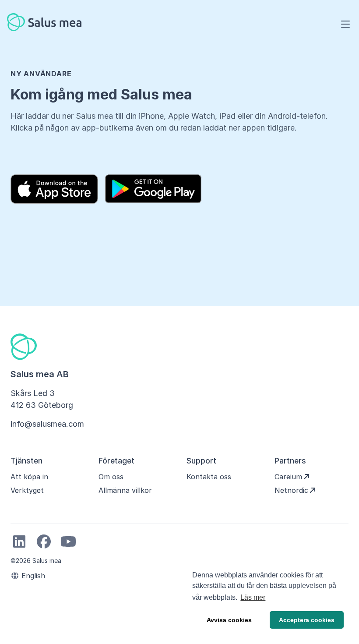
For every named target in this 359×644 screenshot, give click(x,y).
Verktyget (27, 490)
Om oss (111, 476)
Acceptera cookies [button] (306, 619)
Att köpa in (29, 476)
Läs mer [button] (252, 597)
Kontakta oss (209, 476)
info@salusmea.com (47, 423)
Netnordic (291, 490)
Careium (288, 476)
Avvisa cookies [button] (229, 619)
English (32, 575)
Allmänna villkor (125, 490)
